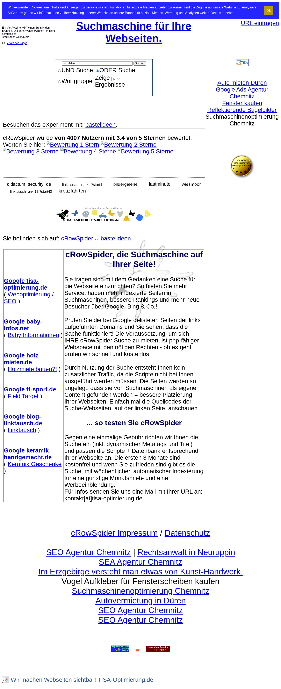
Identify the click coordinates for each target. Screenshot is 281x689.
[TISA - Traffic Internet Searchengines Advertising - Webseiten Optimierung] (242, 63)
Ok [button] (269, 10)
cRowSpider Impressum (114, 533)
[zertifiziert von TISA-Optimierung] (242, 176)
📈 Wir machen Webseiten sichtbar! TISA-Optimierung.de (77, 679)
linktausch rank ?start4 (82, 184)
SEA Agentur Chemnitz (140, 562)
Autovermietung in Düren (140, 600)
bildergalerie (125, 184)
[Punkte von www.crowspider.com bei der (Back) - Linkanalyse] (158, 649)
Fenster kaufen (242, 103)
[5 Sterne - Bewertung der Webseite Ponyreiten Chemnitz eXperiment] (145, 151)
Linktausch (22, 430)
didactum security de (29, 184)
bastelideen (100, 124)
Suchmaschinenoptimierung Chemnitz (140, 591)
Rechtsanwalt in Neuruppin (186, 552)
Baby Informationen (33, 335)
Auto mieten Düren (242, 82)
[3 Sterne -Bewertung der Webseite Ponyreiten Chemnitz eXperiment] (31, 151)
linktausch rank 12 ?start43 (31, 191)
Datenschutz (187, 533)
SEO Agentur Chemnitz (88, 552)
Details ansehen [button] (223, 13)
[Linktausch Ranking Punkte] (120, 649)
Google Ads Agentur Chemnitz (242, 93)
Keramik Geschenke (35, 464)
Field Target (23, 396)
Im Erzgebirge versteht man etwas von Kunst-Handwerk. (140, 571)
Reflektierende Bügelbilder (242, 110)
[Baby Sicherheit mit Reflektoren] (104, 219)
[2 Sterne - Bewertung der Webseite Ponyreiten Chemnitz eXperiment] (129, 144)
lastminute (160, 184)
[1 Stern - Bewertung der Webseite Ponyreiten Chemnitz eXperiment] (73, 144)
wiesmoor (191, 184)
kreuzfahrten (72, 191)
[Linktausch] (137, 649)
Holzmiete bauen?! (32, 369)
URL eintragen (260, 23)
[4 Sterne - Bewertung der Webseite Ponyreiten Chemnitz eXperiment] (88, 151)
